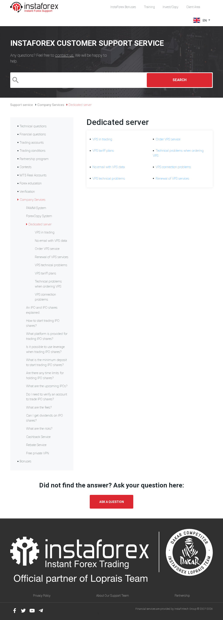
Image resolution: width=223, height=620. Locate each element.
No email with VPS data (51, 241)
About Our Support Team (112, 595)
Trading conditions (33, 151)
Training (149, 7)
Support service (21, 105)
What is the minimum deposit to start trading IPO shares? (46, 362)
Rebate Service (36, 445)
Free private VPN (37, 453)
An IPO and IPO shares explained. (41, 310)
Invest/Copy (170, 7)
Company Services (50, 105)
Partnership (182, 595)
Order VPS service (47, 249)
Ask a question (111, 502)
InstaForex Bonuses (123, 7)
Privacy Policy (42, 595)
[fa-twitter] (23, 610)
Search (179, 80)
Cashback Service (38, 437)
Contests (26, 167)
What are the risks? (39, 429)
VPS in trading (44, 232)
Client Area (193, 7)
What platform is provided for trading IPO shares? (47, 336)
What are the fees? (39, 407)
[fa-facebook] (14, 610)
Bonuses (25, 461)
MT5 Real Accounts (33, 175)
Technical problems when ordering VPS (48, 283)
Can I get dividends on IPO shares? (44, 418)
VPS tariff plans (45, 273)
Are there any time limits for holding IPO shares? (45, 375)
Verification (27, 192)
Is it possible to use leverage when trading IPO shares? (45, 349)
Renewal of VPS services (51, 257)
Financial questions (33, 134)
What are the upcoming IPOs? (46, 386)
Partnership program (34, 159)
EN (205, 20)
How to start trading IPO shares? (42, 323)
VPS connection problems (45, 297)
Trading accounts (32, 143)
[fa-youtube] (32, 610)
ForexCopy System (39, 216)
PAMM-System (36, 208)
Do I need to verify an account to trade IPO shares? (46, 396)
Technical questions (33, 126)
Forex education (31, 183)
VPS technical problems (51, 265)
